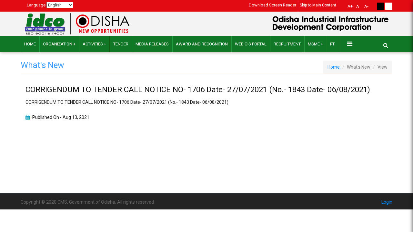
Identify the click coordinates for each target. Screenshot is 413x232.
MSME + (315, 44)
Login (386, 202)
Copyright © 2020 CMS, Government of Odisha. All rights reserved (87, 202)
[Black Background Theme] (380, 6)
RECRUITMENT (287, 44)
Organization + (59, 44)
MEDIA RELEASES (152, 44)
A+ (350, 6)
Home (30, 44)
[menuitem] (349, 7)
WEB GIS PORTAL (251, 44)
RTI (333, 44)
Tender (120, 44)
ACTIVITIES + (94, 44)
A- (366, 6)
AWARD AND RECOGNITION (202, 44)
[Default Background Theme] (388, 6)
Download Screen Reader (272, 5)
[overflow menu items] (350, 44)
